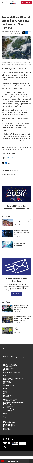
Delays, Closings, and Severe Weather (13, 378)
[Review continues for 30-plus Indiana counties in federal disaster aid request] (7, 319)
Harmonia (6, 396)
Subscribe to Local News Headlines (16, 279)
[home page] (8, 349)
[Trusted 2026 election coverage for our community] (16, 194)
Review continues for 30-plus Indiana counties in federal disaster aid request (22, 318)
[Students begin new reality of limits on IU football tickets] (7, 222)
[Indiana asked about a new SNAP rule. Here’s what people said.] (7, 308)
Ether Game (6, 394)
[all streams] (31, 461)
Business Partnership (9, 422)
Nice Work (6, 403)
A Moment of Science (9, 400)
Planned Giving (7, 429)
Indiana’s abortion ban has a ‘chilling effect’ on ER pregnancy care (22, 243)
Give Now (27, 2)
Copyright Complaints (8, 356)
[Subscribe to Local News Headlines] (16, 266)
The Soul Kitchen (7, 410)
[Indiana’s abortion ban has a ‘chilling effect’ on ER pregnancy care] (7, 244)
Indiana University (19, 355)
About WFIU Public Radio (9, 364)
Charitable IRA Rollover (9, 425)
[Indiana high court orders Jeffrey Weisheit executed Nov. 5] (7, 233)
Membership (6, 421)
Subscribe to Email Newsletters (11, 372)
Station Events (7, 371)
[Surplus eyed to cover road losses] (7, 330)
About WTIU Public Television (11, 367)
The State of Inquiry (8, 409)
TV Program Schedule (9, 368)
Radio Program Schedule (10, 365)
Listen (5, 388)
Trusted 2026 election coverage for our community (16, 207)
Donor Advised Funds (9, 426)
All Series (5, 391)
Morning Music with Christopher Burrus (13, 402)
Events (5, 413)
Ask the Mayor (7, 382)
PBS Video (6, 369)
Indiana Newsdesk (8, 379)
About (5, 361)
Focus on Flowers (8, 395)
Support (5, 417)
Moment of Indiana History (10, 399)
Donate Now (6, 420)
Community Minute (8, 385)
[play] (3, 461)
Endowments (6, 428)
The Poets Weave (8, 406)
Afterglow (6, 392)
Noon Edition (6, 381)
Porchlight (6, 407)
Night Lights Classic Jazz (10, 404)
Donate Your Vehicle (8, 424)
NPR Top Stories (11, 157)
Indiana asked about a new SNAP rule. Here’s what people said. (21, 307)
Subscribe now (16, 294)
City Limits (6, 384)
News (4, 375)
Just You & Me (7, 398)
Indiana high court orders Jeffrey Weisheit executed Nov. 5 (21, 232)
